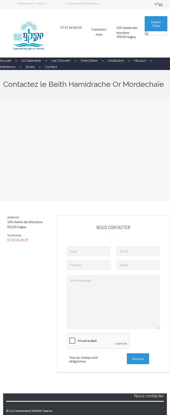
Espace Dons (156, 23)
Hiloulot (140, 61)
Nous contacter (149, 395)
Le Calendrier (31, 61)
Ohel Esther (89, 61)
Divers (30, 67)
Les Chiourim (60, 61)
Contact (51, 67)
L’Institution (116, 61)
